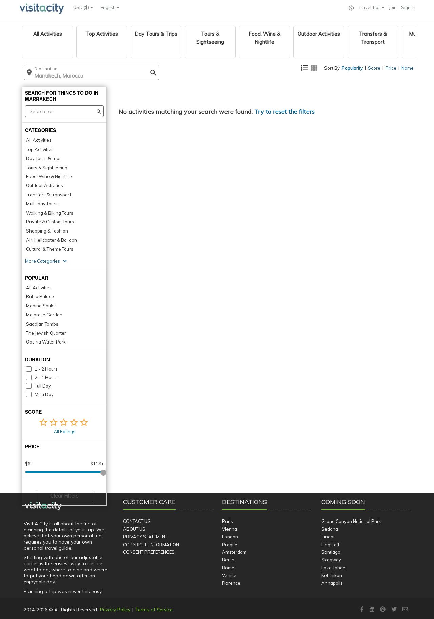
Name (407, 68)
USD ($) (81, 7)
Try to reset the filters (284, 111)
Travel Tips (370, 7)
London (230, 536)
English (109, 7)
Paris (227, 521)
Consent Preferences (149, 552)
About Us (134, 529)
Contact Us (137, 521)
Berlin (228, 559)
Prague (229, 544)
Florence (231, 583)
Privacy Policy (115, 609)
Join (393, 7)
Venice (229, 575)
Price (391, 68)
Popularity (352, 68)
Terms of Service (154, 609)
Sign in (408, 7)
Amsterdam (234, 552)
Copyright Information (151, 544)
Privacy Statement (145, 536)
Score (374, 68)
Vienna (229, 529)
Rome (228, 567)
